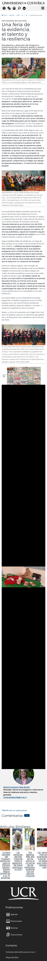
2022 (18, 15)
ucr (14, 810)
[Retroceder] (4, 560)
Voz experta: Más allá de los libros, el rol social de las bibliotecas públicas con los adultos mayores (30, 864)
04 (26, 15)
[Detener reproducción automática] (4, 376)
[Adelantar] (43, 560)
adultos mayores (21, 810)
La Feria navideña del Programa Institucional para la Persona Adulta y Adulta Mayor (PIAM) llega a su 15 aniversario (6, 865)
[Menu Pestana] (24, 8)
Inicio (5, 15)
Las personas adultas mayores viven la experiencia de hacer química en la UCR (18, 860)
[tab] (10, 368)
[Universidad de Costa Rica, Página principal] (23, 2)
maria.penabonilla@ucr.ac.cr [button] (15, 797)
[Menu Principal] (42, 8)
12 (22, 15)
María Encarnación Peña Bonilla (16, 787)
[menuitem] (12, 914)
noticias (11, 15)
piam (11, 810)
